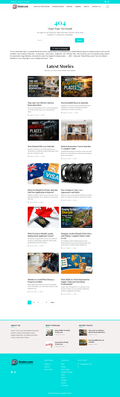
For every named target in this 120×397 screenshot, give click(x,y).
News (30, 187)
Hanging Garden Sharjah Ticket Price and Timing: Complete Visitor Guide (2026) (76, 235)
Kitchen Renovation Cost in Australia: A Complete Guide (76, 147)
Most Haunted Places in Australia (41, 146)
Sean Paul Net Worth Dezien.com (61, 343)
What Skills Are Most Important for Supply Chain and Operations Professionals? (75, 281)
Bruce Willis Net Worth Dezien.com (62, 331)
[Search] (107, 6)
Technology (64, 385)
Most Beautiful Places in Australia (74, 103)
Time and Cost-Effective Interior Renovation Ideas (41, 104)
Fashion (69, 6)
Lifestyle (63, 383)
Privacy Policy (48, 369)
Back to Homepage (61, 48)
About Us (47, 367)
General (78, 6)
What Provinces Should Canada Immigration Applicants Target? (41, 234)
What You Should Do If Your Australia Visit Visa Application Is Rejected (43, 191)
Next (52, 302)
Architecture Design (41, 6)
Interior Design (58, 6)
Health (86, 6)
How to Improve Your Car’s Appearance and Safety (72, 191)
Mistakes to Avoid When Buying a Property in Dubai (41, 280)
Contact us (96, 6)
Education (64, 380)
